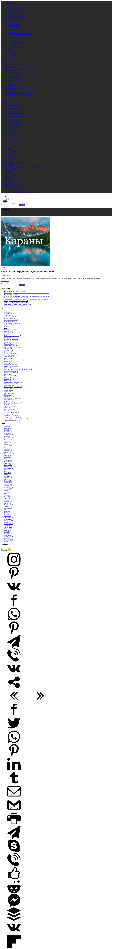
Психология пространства (18, 203)
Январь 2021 (8, 519)
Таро (5, 411)
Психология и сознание (12, 75)
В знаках (10, 50)
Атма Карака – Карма (18, 42)
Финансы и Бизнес (10, 415)
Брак (9, 58)
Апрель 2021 (8, 514)
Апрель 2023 (8, 477)
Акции (10, 74)
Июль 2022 (7, 490)
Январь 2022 (8, 500)
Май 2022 (7, 493)
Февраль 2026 (8, 434)
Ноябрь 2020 (8, 522)
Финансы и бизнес (14, 70)
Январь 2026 (8, 436)
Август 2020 (8, 527)
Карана (13, 54)
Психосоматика (13, 77)
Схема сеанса (15, 24)
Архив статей (8, 317)
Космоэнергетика (10, 21)
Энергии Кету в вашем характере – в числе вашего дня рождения (26, 299)
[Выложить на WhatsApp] (14, 620)
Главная (6, 2)
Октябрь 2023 (8, 468)
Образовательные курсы (16, 93)
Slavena (11, 276)
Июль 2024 (7, 455)
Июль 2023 (7, 473)
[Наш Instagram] (14, 565)
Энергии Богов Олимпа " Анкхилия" (16, 419)
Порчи (6, 391)
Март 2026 (7, 433)
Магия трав (8, 374)
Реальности (11, 19)
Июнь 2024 (7, 457)
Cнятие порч (8, 312)
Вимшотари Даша (13, 59)
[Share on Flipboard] (14, 947)
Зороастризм (12, 31)
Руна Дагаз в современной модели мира (17, 304)
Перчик (10, 82)
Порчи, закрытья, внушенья (17, 16)
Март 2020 (7, 535)
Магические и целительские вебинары (21, 94)
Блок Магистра (13, 29)
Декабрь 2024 (8, 450)
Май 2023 (7, 476)
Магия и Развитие (14, 72)
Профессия (11, 56)
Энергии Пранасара (10, 67)
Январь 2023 (8, 481)
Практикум (11, 90)
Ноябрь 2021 (8, 503)
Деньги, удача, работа (15, 15)
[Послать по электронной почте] (14, 797)
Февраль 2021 (8, 517)
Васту (6, 62)
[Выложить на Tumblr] (14, 784)
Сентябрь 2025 (9, 438)
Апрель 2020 (8, 533)
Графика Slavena (13, 10)
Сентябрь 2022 (9, 487)
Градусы (14, 53)
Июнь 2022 (7, 492)
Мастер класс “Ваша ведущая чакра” (16, 301)
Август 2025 (8, 439)
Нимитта (11, 66)
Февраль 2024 (8, 463)
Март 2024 (7, 462)
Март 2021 (7, 516)
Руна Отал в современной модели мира (17, 302)
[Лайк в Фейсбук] (14, 879)
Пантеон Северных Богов (16, 8)
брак (5, 328)
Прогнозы (11, 61)
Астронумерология (14, 64)
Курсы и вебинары (10, 88)
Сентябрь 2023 (9, 470)
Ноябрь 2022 (8, 484)
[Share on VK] (14, 675)
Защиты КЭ (15, 27)
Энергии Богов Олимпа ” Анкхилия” (19, 34)
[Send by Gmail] (14, 811)
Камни (10, 5)
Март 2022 (7, 497)
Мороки (6, 377)
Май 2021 (7, 513)
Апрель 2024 (8, 460)
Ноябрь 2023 (8, 466)
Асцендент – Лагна (17, 38)
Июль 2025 (7, 441)
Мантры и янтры (13, 83)
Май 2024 (7, 458)
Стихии (10, 85)
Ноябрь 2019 (8, 541)
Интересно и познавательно (13, 360)
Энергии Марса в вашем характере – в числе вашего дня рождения (26, 293)
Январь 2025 (8, 449)
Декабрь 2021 (8, 501)
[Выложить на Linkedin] (14, 770)
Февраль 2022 (8, 498)
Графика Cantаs (13, 11)
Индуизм (7, 358)
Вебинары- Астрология (15, 91)
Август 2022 (8, 489)
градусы (7, 342)
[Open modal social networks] (14, 688)
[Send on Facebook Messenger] (14, 906)
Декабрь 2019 (8, 540)
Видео (6, 337)
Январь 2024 (8, 465)
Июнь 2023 (7, 474)
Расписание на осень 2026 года (14, 291)
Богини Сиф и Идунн (11, 294)
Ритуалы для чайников (15, 86)
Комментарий (5, 283)
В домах (10, 51)
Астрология (8, 35)
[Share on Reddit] (14, 893)
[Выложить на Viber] (14, 661)
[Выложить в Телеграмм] (14, 647)
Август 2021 (8, 508)
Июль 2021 (7, 509)
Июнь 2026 (7, 428)
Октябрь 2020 (8, 524)
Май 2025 (7, 444)
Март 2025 (7, 447)
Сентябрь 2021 (8, 506)
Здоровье (7, 352)
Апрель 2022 (8, 495)
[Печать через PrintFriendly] (14, 825)
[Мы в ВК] (14, 593)
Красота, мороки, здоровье (17, 18)
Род (9, 78)
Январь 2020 (8, 538)
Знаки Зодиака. (13, 37)
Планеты (11, 40)
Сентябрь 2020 (9, 525)
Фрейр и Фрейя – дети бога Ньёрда (16, 298)
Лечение (7, 368)
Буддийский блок (13, 23)
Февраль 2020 (8, 536)
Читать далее (5, 281)
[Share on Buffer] (14, 920)
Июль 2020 (7, 528)
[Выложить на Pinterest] (14, 634)
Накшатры (14, 46)
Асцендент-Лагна (10, 321)
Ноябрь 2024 (8, 452)
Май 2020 (7, 532)
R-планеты (14, 43)
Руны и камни (8, 3)
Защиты (6, 348)
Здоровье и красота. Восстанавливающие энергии (24, 69)
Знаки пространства (14, 80)
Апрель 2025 (8, 446)
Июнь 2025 (7, 442)
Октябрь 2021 (8, 505)
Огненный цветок (13, 32)
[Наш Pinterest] (14, 579)
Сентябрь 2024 (9, 454)
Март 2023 (7, 479)
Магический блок (13, 26)
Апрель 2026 (8, 431)
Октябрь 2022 (8, 485)
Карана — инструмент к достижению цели (27, 271)
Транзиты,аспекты (17, 48)
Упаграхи (14, 45)
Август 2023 (8, 471)
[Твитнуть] (14, 729)
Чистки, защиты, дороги (15, 13)
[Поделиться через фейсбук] (14, 606)
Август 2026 (8, 426)
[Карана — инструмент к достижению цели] (25, 266)
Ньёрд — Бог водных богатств (14, 306)
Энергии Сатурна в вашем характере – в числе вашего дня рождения (27, 296)
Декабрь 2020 (8, 521)
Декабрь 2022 (8, 482)
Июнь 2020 (7, 530)
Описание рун (12, 7)
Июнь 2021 (7, 511)
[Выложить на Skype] (14, 852)
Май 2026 (7, 430)
